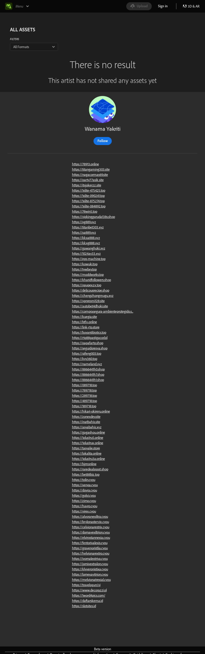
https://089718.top (84, 385)
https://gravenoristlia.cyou (90, 548)
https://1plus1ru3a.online (88, 458)
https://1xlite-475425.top (88, 190)
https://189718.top (84, 406)
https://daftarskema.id (87, 600)
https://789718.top (84, 390)
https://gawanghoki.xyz (88, 248)
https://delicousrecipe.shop (90, 290)
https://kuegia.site (84, 316)
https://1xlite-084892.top (89, 206)
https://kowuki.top (85, 264)
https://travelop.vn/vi (86, 585)
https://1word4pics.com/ (88, 595)
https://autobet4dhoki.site (90, 306)
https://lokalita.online (87, 453)
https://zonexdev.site (86, 416)
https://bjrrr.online (84, 464)
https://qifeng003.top (86, 353)
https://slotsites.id (84, 606)
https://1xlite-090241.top (88, 195)
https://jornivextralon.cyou (90, 564)
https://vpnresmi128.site (88, 301)
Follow (103, 141)
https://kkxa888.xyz (86, 237)
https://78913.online (85, 164)
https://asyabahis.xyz (87, 427)
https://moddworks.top (88, 274)
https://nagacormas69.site (90, 174)
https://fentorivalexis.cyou (90, 543)
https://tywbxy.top (84, 269)
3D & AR (194, 6)
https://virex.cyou (84, 511)
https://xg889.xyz (84, 222)
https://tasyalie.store (86, 448)
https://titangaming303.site (91, 169)
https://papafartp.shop (87, 343)
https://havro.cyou (84, 506)
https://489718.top (84, 401)
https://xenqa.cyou (85, 485)
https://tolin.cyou (83, 479)
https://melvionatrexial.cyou (91, 579)
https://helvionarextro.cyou (90, 553)
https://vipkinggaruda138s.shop (93, 216)
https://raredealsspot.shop (90, 469)
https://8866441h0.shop (88, 369)
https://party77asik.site (88, 180)
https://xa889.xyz (84, 232)
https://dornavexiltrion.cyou (91, 532)
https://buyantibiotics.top (89, 332)
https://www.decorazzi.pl (89, 590)
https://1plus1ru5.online (87, 437)
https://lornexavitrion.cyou (90, 574)
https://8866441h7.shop (88, 374)
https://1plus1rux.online (87, 443)
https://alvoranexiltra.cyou (90, 516)
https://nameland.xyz (87, 364)
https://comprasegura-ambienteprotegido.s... (102, 311)
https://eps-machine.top (89, 258)
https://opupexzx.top (86, 285)
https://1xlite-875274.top (88, 201)
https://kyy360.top (84, 358)
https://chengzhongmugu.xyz (93, 295)
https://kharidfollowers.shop (91, 280)
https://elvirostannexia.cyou (91, 537)
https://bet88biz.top (86, 474)
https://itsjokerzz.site (86, 185)
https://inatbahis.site (86, 422)
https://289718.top (84, 395)
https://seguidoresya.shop (90, 348)
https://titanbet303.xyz (88, 227)
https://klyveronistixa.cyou (90, 569)
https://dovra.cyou (84, 490)
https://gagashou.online (88, 432)
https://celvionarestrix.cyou (90, 527)
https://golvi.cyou (84, 495)
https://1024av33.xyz (86, 253)
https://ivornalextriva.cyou (90, 558)
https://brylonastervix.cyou (90, 521)
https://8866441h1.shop (88, 379)
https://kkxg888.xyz (86, 243)
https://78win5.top (84, 211)
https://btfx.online (84, 322)
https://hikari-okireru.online (91, 411)
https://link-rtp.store (86, 327)
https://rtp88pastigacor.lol (90, 337)
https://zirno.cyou (84, 500)
